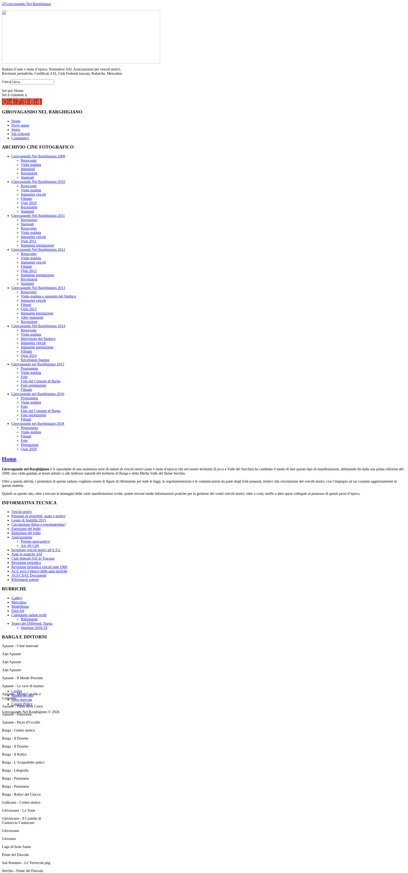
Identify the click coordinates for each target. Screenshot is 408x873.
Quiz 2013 (29, 309)
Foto (24, 377)
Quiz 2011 (28, 241)
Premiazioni (29, 445)
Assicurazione (21, 537)
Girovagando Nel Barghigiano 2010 (38, 182)
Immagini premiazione (37, 245)
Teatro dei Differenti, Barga (31, 623)
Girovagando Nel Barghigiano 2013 (38, 288)
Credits (16, 691)
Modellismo (20, 606)
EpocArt (17, 611)
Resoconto (29, 160)
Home (16, 121)
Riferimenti (29, 619)
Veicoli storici (21, 512)
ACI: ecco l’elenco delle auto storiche (39, 571)
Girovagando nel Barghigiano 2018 (37, 424)
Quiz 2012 (29, 271)
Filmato (26, 199)
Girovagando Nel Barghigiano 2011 (38, 216)
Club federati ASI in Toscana (33, 558)
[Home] (26, 4)
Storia (15, 130)
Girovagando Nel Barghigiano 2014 (38, 326)
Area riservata (21, 700)
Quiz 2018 (29, 449)
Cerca (6, 82)
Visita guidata (31, 165)
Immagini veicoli (33, 194)
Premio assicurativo (35, 541)
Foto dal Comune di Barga (40, 381)
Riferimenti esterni (25, 580)
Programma (29, 368)
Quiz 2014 (29, 356)
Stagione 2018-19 (34, 628)
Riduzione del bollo (26, 533)
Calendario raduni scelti (29, 615)
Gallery (16, 598)
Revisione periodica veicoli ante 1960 (39, 567)
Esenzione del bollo (26, 529)
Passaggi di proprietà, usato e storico (38, 516)
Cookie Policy (22, 704)
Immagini (28, 169)
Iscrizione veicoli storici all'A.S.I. (36, 550)
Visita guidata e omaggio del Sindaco (48, 296)
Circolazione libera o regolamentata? (38, 524)
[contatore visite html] (22, 104)
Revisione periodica (26, 563)
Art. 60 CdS (30, 546)
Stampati (27, 177)
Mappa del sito (22, 695)
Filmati (26, 305)
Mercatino (18, 602)
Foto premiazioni (33, 385)
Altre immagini (32, 317)
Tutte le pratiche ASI (26, 554)
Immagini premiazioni (37, 313)
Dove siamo (20, 125)
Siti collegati (20, 134)
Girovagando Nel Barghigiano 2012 (38, 250)
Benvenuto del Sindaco (38, 339)
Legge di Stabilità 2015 (28, 520)
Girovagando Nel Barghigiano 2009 (38, 156)
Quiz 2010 (29, 203)
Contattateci (20, 138)
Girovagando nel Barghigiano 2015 (37, 364)
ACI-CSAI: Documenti (28, 575)
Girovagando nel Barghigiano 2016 (37, 394)
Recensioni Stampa (35, 360)
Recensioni (29, 173)
